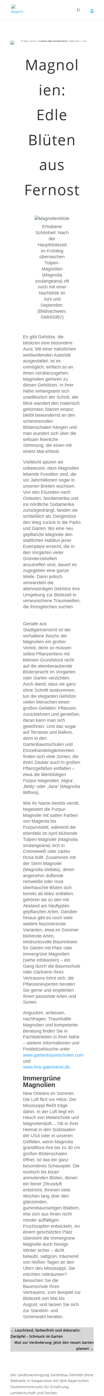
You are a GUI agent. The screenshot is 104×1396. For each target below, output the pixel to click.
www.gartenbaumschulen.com (53, 1055)
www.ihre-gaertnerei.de (46, 1067)
